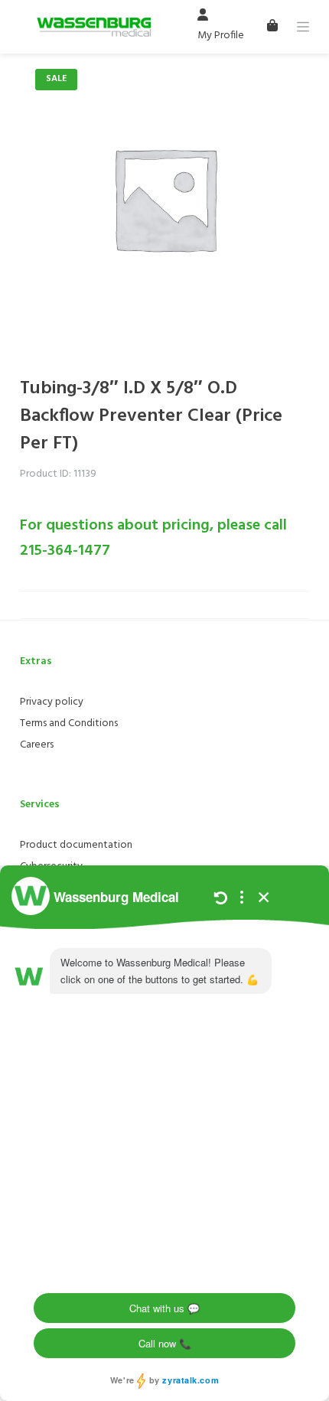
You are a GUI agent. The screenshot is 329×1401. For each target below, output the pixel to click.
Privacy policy (51, 702)
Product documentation (76, 845)
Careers (37, 745)
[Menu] (303, 27)
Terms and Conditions (69, 723)
